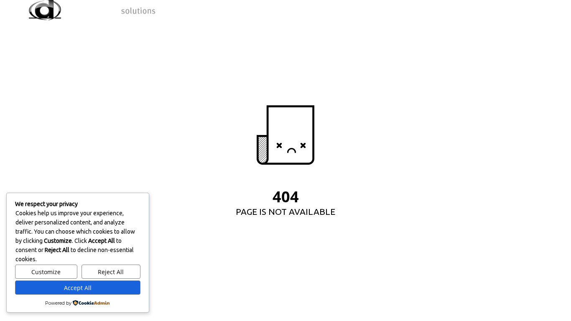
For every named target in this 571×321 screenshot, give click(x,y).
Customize (46, 272)
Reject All (111, 272)
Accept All (78, 288)
